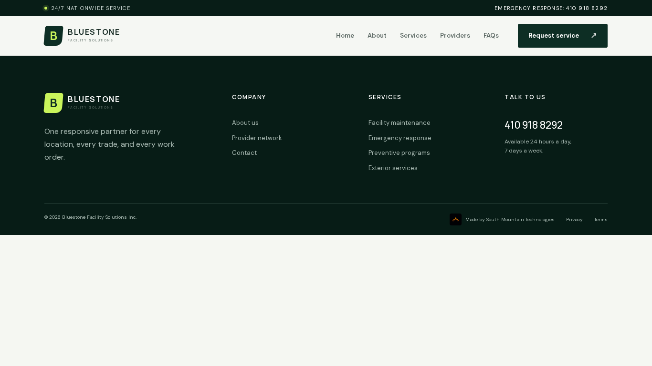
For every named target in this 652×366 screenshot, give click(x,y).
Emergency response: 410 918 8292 (551, 8)
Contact (244, 153)
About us (245, 123)
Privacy (574, 219)
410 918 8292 (534, 125)
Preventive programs (399, 153)
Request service (562, 35)
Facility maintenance (399, 123)
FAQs (491, 35)
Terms (601, 219)
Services (413, 35)
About (377, 35)
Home (345, 35)
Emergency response (399, 138)
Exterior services (393, 168)
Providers (455, 35)
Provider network (257, 138)
